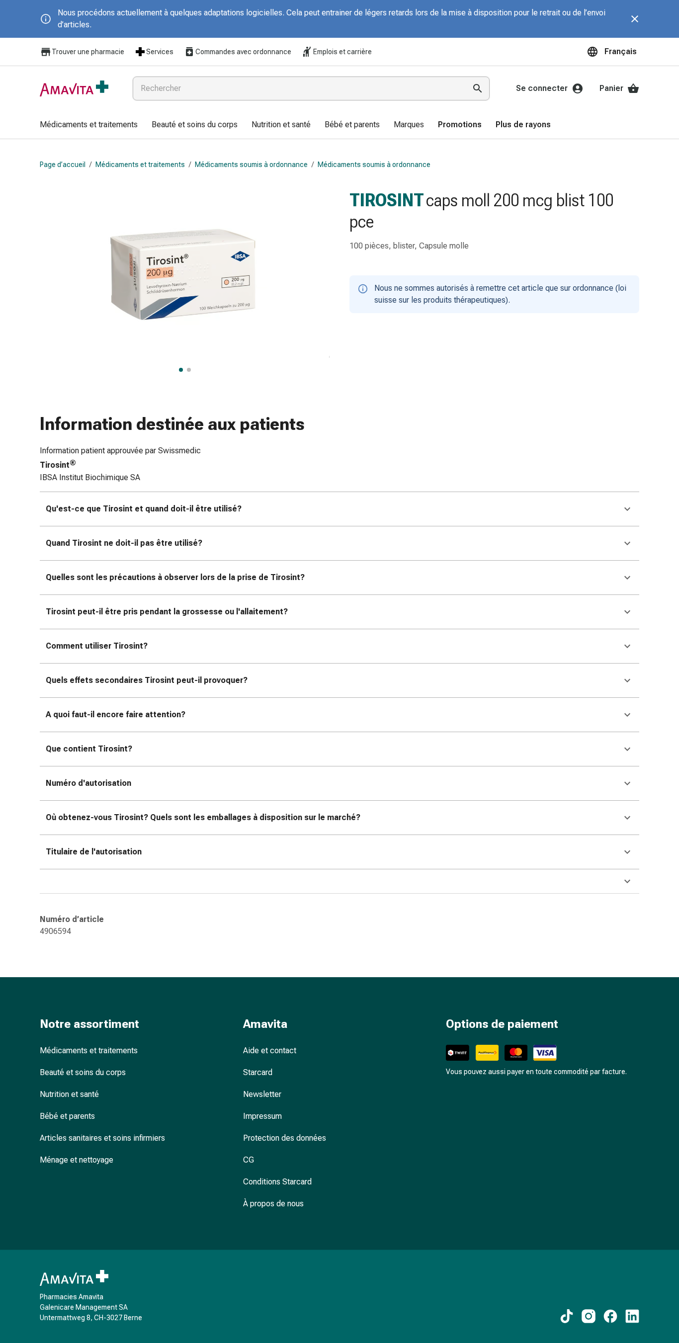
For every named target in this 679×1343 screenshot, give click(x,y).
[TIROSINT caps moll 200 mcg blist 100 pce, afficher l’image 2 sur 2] (189, 370)
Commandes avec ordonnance (243, 52)
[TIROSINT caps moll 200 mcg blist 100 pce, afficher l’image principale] (181, 370)
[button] (613, 52)
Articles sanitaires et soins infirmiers (102, 1138)
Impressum (262, 1116)
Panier (611, 88)
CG (248, 1160)
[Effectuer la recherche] (478, 88)
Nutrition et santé (69, 1094)
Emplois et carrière (342, 52)
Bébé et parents (67, 1116)
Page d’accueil (62, 164)
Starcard (257, 1072)
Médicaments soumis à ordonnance (251, 164)
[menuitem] (89, 125)
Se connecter (542, 88)
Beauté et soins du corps (83, 1072)
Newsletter (262, 1094)
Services (159, 52)
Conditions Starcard (277, 1181)
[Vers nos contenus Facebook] (610, 1316)
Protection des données (284, 1138)
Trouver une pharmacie (88, 52)
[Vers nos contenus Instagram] (588, 1316)
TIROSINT (386, 200)
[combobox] (297, 88)
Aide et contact (269, 1050)
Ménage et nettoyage (76, 1160)
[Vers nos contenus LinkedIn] (632, 1316)
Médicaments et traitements (140, 164)
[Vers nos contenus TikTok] (567, 1316)
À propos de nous (273, 1203)
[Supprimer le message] (634, 18)
